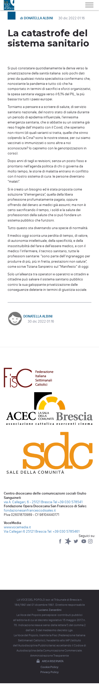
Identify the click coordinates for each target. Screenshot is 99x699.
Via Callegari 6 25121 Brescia (25, 531)
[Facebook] (60, 544)
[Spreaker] (68, 544)
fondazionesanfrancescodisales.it (30, 510)
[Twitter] (76, 544)
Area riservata (52, 661)
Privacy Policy (49, 672)
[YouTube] (84, 544)
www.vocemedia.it (17, 527)
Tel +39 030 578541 (67, 502)
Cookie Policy (49, 667)
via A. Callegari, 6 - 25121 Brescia (28, 502)
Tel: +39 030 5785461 (63, 531)
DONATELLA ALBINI (38, 316)
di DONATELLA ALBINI (37, 18)
